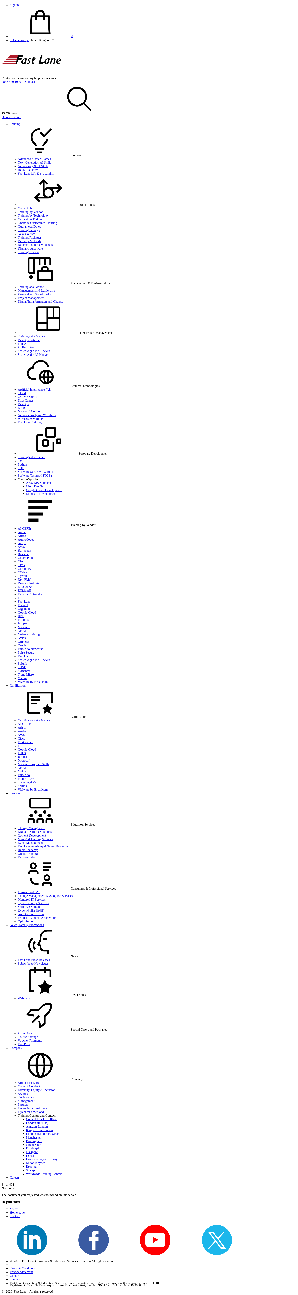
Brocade (23, 554)
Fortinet (23, 605)
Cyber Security (27, 396)
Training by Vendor (30, 212)
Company (16, 1048)
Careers (14, 1177)
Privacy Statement (21, 1272)
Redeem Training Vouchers (35, 244)
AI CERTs (24, 528)
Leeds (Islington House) (41, 1159)
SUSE (22, 667)
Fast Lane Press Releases (34, 960)
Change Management (31, 828)
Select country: (19, 40)
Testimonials (26, 1097)
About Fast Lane (28, 1082)
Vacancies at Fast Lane (32, 1108)
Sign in (14, 5)
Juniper (22, 623)
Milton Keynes (35, 1163)
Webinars (24, 998)
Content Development (32, 835)
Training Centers (28, 252)
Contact (30, 82)
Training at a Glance (31, 287)
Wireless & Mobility (31, 418)
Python (22, 464)
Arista (22, 532)
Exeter (30, 1155)
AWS (21, 546)
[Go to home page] (32, 74)
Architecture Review (31, 914)
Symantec (24, 671)
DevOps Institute (29, 340)
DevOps (23, 404)
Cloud (22, 393)
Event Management (30, 842)
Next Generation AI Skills (34, 162)
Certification (18, 685)
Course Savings (28, 1037)
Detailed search (11, 117)
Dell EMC (24, 579)
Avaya (22, 543)
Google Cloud (27, 612)
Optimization (26, 921)
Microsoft (24, 627)
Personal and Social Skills (34, 294)
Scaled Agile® (27, 782)
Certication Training (30, 219)
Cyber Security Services (33, 903)
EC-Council (25, 587)
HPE (21, 616)
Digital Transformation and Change (40, 301)
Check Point (26, 557)
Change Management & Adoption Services (45, 896)
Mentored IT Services (32, 899)
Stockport (32, 1170)
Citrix (21, 565)
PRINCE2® (26, 347)
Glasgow (32, 1152)
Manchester (33, 1137)
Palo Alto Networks (30, 649)
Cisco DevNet (35, 486)
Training (15, 124)
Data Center (25, 400)
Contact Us (25, 208)
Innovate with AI (29, 892)
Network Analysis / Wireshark (37, 415)
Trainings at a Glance (31, 336)
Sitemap (15, 1279)
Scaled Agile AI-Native (33, 354)
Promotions (25, 1033)
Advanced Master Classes (34, 159)
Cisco (21, 561)
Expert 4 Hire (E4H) (31, 910)
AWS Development (38, 482)
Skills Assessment (29, 906)
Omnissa (23, 641)
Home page (17, 1212)
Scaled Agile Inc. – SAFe (34, 351)
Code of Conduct (29, 1086)
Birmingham (34, 1141)
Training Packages (29, 237)
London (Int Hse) (37, 1123)
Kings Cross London (39, 1130)
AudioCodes (26, 539)
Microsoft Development (41, 493)
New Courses (26, 234)
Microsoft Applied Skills (33, 764)
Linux (22, 407)
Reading (31, 1166)
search (6, 113)
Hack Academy (28, 169)
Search (14, 1208)
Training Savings (29, 230)
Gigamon (24, 609)
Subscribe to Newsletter (33, 963)
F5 (19, 598)
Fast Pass (24, 1044)
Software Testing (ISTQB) (35, 475)
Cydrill (22, 576)
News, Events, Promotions (27, 925)
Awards (23, 1093)
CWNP (22, 572)
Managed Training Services (35, 839)
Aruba (22, 536)
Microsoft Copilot (29, 411)
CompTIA (24, 568)
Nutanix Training (29, 634)
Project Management (31, 298)
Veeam (22, 678)
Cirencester (33, 1144)
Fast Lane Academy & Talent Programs (43, 846)
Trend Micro (26, 674)
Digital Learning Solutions (35, 831)
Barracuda (24, 550)
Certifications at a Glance (34, 720)
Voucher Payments (30, 1040)
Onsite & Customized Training (37, 223)
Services (15, 793)
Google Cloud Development (44, 490)
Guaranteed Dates (29, 226)
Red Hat (23, 656)
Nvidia (22, 638)
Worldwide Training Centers (44, 1174)
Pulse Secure (26, 652)
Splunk (22, 663)
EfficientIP (25, 590)
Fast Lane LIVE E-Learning (36, 173)
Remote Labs (26, 857)
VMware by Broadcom (33, 681)
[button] (42, 40)
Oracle (22, 645)
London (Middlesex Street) (43, 1133)
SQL (21, 468)
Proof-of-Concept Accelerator (37, 917)
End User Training (30, 422)
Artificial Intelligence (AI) (34, 389)
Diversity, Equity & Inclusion (36, 1090)
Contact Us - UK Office (41, 1119)
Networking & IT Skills (33, 166)
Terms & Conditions (23, 1268)
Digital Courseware (30, 248)
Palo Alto (24, 775)
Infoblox (23, 619)
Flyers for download (31, 1112)
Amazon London (37, 1126)
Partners (23, 1104)
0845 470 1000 (11, 82)
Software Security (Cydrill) (35, 471)
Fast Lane (24, 601)
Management (26, 1101)
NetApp (23, 630)
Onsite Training (28, 853)
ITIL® (22, 343)
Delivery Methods (29, 241)
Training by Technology (33, 215)
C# (20, 461)
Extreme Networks (30, 594)
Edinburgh (33, 1148)
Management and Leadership (36, 290)
